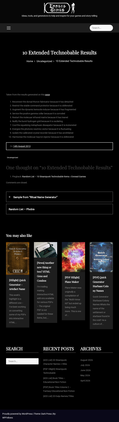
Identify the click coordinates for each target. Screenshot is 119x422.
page (47, 94)
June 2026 (85, 370)
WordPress (27, 414)
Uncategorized (12, 158)
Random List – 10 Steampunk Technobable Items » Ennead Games (54, 176)
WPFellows (7, 417)
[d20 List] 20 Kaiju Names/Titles (58, 396)
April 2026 (85, 380)
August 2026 (86, 360)
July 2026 (85, 365)
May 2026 (85, 375)
